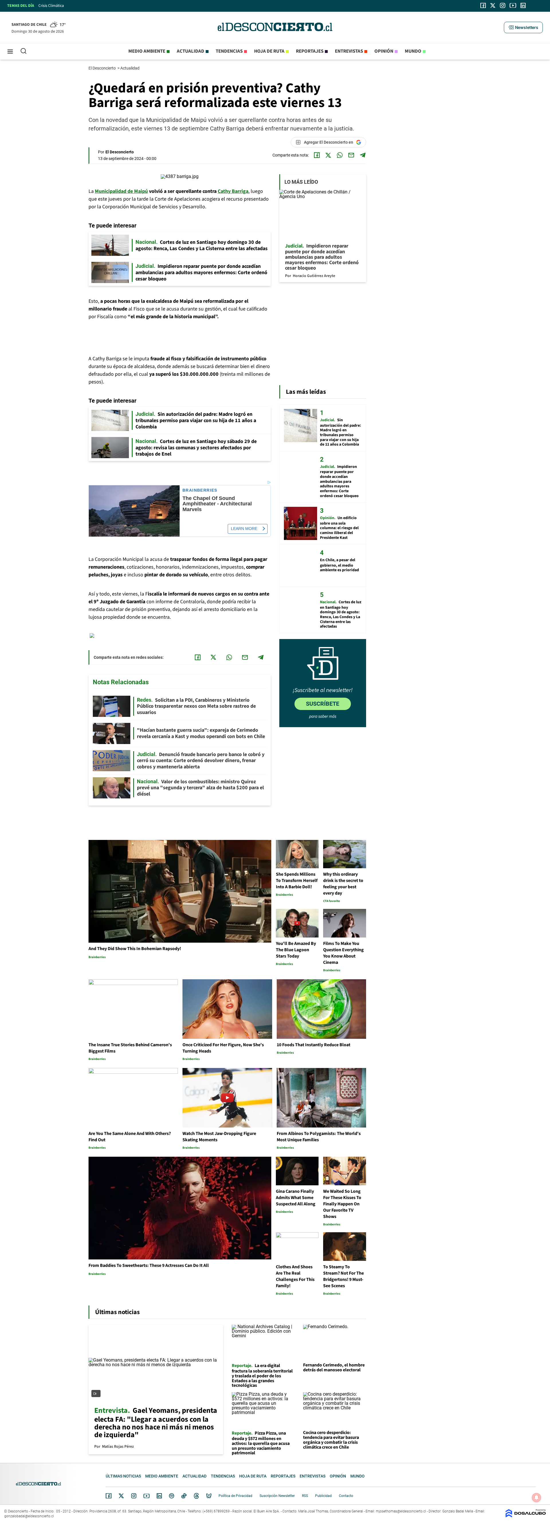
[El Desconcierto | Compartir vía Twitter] (328, 155)
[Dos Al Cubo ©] (526, 1516)
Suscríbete (322, 703)
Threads (196, 1496)
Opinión (383, 51)
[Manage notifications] (536, 1497)
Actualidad (190, 51)
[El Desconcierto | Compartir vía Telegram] (362, 155)
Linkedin (159, 1495)
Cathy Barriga (233, 191)
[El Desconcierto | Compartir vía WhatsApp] (339, 155)
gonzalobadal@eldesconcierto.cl (29, 1516)
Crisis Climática (51, 6)
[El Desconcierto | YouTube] (513, 5)
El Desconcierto (103, 68)
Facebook (108, 1495)
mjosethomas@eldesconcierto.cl (401, 1511)
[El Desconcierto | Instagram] (502, 5)
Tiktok (183, 1495)
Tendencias (229, 51)
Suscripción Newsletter (277, 1496)
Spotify (171, 1495)
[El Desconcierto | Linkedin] (523, 5)
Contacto (346, 1496)
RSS (305, 1496)
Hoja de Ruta (269, 51)
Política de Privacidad (235, 1496)
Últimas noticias (123, 1476)
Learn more (244, 528)
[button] (523, 27)
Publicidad (323, 1496)
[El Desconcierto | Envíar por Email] (351, 155)
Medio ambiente (146, 51)
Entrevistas (349, 51)
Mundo (413, 51)
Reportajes (309, 51)
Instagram (133, 1495)
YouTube (146, 1496)
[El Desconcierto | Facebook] (483, 5)
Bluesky (208, 1495)
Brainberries (199, 490)
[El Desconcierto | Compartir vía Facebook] (316, 155)
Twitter (121, 1496)
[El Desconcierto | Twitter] (493, 5)
